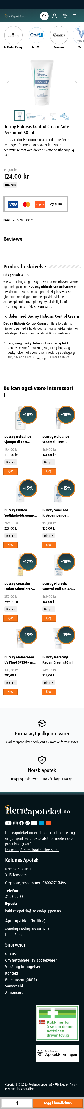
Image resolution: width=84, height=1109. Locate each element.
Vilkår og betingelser (22, 966)
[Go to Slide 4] (53, 115)
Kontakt (11, 973)
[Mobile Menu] (74, 16)
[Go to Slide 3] (42, 115)
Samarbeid (14, 986)
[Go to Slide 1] (19, 115)
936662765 (50, 883)
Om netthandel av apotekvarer (31, 960)
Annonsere (14, 992)
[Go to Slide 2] (30, 115)
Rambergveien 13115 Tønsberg (18, 872)
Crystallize (27, 1089)
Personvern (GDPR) (21, 979)
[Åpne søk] (44, 16)
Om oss (11, 953)
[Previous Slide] (8, 83)
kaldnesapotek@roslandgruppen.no (33, 911)
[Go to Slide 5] (64, 115)
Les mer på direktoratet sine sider (32, 850)
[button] (42, 83)
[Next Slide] (76, 83)
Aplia (73, 1084)
